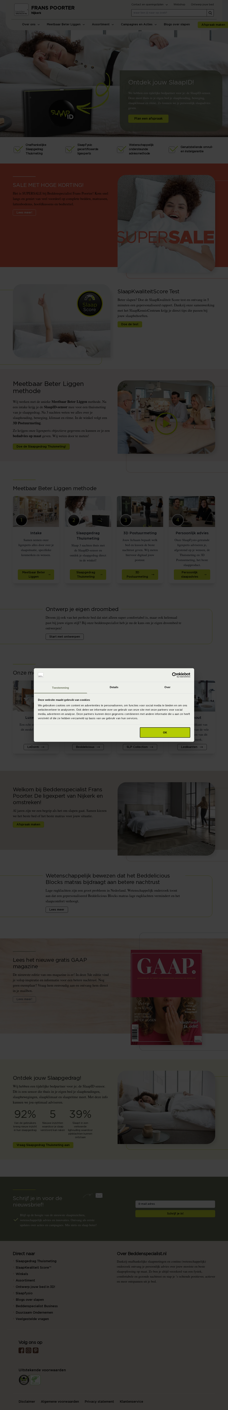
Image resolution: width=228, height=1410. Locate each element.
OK (165, 732)
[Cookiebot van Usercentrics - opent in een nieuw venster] (174, 675)
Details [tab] (114, 687)
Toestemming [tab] (60, 687)
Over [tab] (167, 687)
